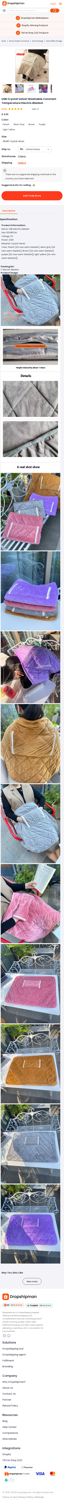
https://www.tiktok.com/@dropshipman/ (5, 1335)
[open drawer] (60, 4)
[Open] (48, 149)
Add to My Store (32, 195)
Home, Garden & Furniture (19, 41)
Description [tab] (8, 210)
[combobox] (30, 149)
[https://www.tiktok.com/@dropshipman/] (4, 1335)
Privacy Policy (26, 1497)
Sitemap (39, 1497)
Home (3, 41)
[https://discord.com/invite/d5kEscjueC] (9, 1335)
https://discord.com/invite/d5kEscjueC (9, 1335)
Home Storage (37, 41)
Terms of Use (9, 1497)
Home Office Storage (54, 41)
